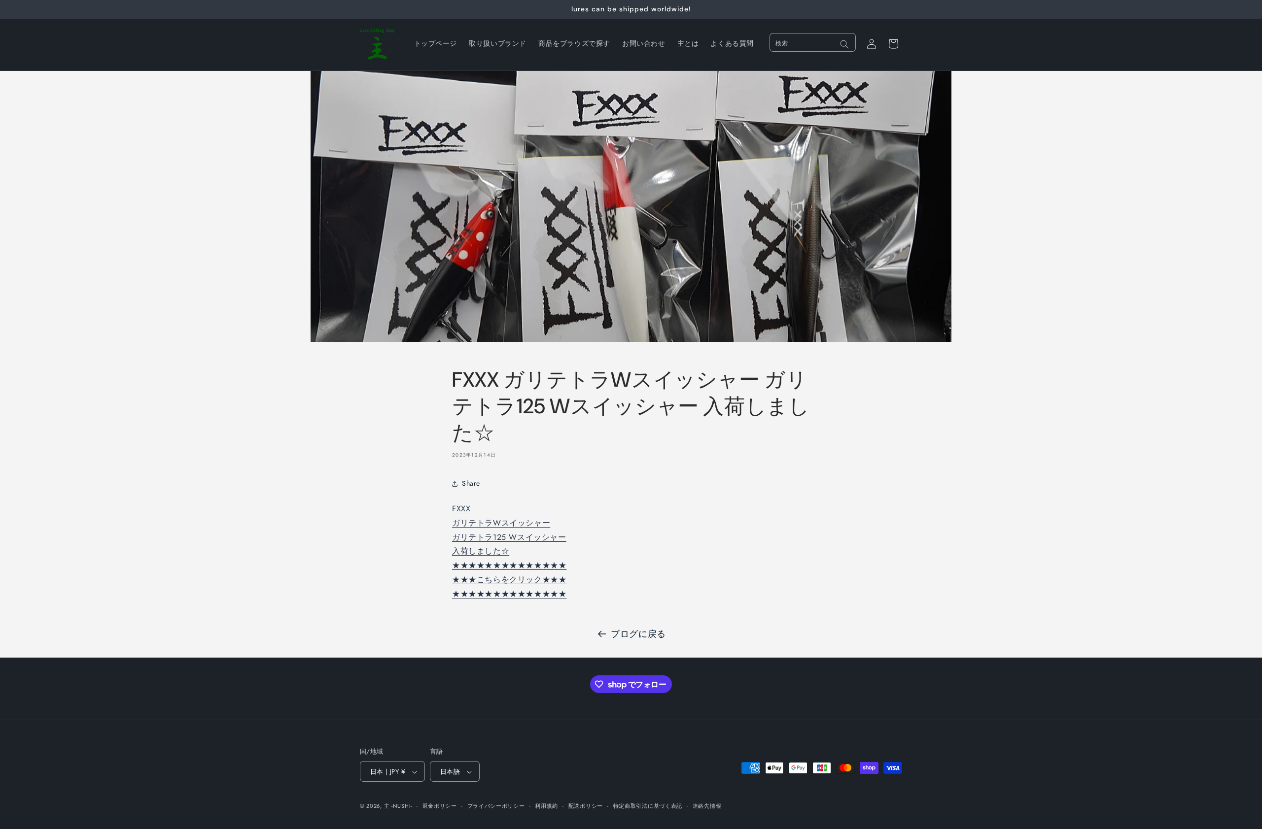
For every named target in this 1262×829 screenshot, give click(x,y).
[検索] (844, 44)
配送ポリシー (585, 806)
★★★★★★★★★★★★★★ (509, 565)
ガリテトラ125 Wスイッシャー (509, 537)
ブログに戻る (638, 634)
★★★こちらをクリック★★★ (509, 579)
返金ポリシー (439, 806)
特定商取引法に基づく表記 (647, 806)
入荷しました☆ (480, 551)
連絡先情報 (707, 806)
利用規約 (546, 806)
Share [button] (471, 483)
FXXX (461, 508)
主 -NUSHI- (398, 806)
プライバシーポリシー (496, 806)
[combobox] (812, 42)
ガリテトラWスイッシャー (501, 523)
